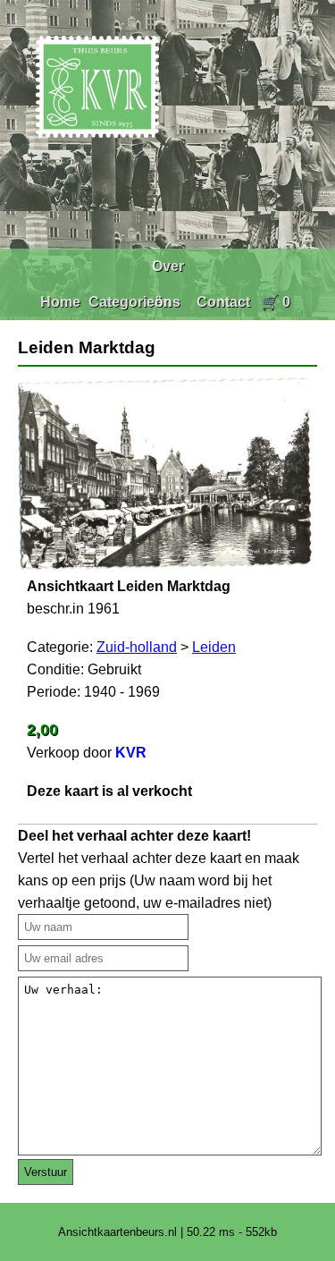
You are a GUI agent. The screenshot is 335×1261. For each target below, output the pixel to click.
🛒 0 (275, 301)
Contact (223, 301)
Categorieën (130, 301)
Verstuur (45, 1172)
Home (60, 301)
